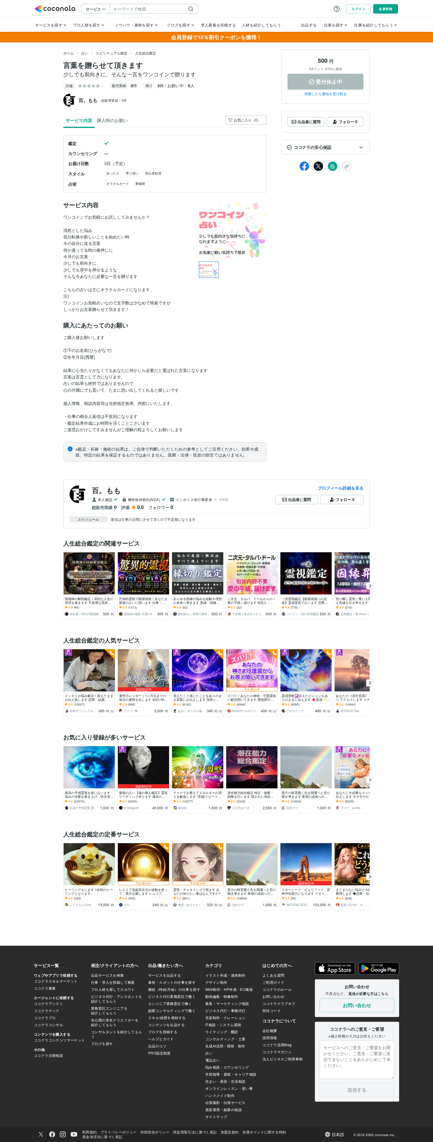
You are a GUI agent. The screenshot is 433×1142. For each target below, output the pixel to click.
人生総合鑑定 (145, 52)
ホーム (68, 52)
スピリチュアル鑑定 (112, 52)
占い (84, 52)
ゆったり (112, 173)
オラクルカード (117, 183)
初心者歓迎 (153, 173)
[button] (325, 147)
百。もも (106, 490)
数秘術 (140, 183)
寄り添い (132, 173)
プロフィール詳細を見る (340, 487)
